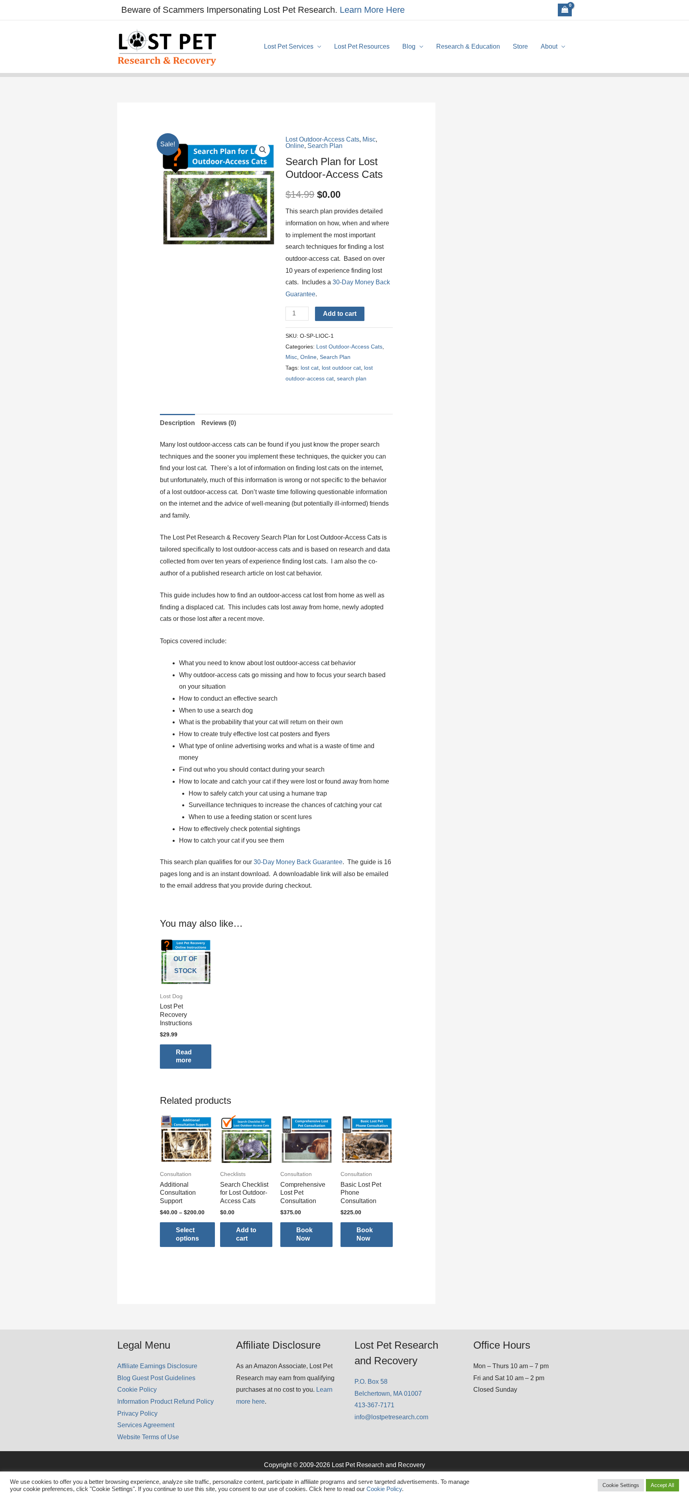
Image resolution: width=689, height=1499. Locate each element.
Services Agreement (145, 1425)
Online (294, 145)
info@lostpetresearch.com (391, 1417)
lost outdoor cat (341, 367)
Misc (369, 139)
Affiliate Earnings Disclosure (157, 1366)
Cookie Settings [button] (620, 1485)
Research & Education (468, 46)
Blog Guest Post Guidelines (156, 1378)
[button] (263, 150)
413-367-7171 (374, 1405)
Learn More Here (372, 10)
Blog (408, 46)
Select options (187, 1234)
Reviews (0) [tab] (218, 423)
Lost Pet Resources (362, 46)
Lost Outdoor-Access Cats (322, 139)
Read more (184, 1056)
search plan (351, 378)
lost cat (310, 367)
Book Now (304, 1234)
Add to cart (339, 313)
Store (520, 46)
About (549, 46)
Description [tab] (177, 423)
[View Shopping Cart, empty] (565, 10)
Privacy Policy (137, 1413)
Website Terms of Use (148, 1437)
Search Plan (325, 145)
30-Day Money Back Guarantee (298, 862)
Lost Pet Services (288, 46)
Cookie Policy (137, 1389)
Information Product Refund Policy (165, 1401)
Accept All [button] (662, 1485)
